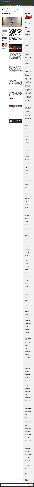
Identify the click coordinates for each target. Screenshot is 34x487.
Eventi (26, 317)
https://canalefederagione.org (28, 23)
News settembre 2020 (28, 411)
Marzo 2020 (26, 244)
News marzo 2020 (28, 406)
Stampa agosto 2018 (28, 428)
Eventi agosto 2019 (28, 323)
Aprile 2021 (26, 224)
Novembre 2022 (27, 195)
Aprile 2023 (26, 187)
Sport (26, 425)
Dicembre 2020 (27, 230)
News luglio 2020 (28, 403)
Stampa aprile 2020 (28, 460)
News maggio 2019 (28, 388)
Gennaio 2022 (27, 210)
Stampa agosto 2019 (28, 440)
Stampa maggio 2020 (28, 465)
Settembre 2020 (27, 235)
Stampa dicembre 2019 (28, 443)
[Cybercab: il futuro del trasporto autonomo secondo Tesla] (11, 106)
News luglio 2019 (28, 386)
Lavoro (26, 335)
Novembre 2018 (27, 269)
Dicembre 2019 (27, 249)
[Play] (25, 18)
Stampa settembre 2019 (28, 457)
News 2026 (26, 420)
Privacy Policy (5, 5)
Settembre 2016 (27, 300)
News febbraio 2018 (28, 365)
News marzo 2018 (28, 371)
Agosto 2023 (26, 181)
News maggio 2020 (28, 405)
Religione (26, 422)
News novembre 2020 (28, 408)
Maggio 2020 (26, 241)
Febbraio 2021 (27, 227)
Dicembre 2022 (27, 193)
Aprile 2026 (26, 131)
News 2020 (26, 394)
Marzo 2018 (26, 280)
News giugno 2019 (28, 385)
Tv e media (26, 468)
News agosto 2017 (28, 351)
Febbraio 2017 (27, 292)
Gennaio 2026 (27, 136)
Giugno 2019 (26, 258)
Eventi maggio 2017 (28, 329)
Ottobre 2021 (27, 215)
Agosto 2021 (26, 218)
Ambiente (26, 308)
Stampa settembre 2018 (28, 437)
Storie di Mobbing (28, 342)
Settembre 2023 (27, 179)
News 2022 (26, 414)
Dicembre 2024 (27, 156)
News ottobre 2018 (28, 374)
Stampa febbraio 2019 (28, 445)
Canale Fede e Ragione (5, 8)
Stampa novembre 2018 (28, 434)
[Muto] (30, 18)
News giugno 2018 (28, 366)
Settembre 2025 (27, 142)
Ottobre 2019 (27, 252)
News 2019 (26, 377)
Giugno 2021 (26, 221)
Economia (26, 314)
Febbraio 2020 (27, 246)
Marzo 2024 (26, 170)
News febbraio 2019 (28, 383)
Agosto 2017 (26, 283)
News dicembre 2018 (28, 363)
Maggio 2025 (26, 148)
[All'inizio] (31, 483)
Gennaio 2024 (27, 173)
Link (25, 113)
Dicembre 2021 (27, 212)
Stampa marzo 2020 (28, 466)
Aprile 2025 (26, 150)
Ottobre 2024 (27, 159)
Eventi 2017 (26, 326)
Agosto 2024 (26, 162)
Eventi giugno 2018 (28, 320)
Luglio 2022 (26, 201)
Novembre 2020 (27, 232)
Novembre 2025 (27, 139)
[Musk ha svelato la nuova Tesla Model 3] (15, 106)
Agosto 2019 (26, 255)
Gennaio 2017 (27, 294)
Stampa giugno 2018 (28, 431)
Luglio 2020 (26, 238)
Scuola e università (27, 423)
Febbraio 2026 (27, 134)
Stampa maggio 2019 (28, 451)
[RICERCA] (31, 9)
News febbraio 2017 (28, 354)
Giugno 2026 (26, 128)
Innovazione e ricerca (27, 332)
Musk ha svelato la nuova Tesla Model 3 (15, 108)
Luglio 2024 (26, 164)
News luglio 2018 (28, 368)
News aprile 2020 (28, 397)
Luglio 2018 (26, 275)
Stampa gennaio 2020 (28, 463)
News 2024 (26, 417)
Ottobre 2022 (27, 196)
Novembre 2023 (27, 176)
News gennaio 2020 (28, 400)
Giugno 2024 (26, 165)
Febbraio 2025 (27, 153)
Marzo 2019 (26, 263)
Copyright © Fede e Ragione (16, 5)
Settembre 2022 (27, 198)
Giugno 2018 (26, 277)
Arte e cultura (26, 309)
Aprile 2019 (26, 261)
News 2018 (26, 360)
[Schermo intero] (31, 18)
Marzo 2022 (26, 207)
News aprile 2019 (28, 380)
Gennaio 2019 (27, 266)
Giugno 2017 (26, 286)
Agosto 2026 (26, 125)
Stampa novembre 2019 (28, 454)
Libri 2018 (27, 345)
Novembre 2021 (27, 213)
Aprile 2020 (26, 243)
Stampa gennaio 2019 (28, 446)
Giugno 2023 (26, 184)
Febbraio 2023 (27, 190)
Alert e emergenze (27, 306)
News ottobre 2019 (28, 391)
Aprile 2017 (26, 289)
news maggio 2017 (28, 357)
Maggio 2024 (26, 167)
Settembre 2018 (27, 272)
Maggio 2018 (26, 278)
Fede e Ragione (6, 1)
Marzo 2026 (26, 133)
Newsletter (9, 5)
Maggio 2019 (26, 260)
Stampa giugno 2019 (28, 448)
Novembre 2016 (27, 297)
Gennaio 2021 (27, 229)
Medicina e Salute (27, 348)
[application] (28, 17)
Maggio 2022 (26, 204)
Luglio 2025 (26, 145)
